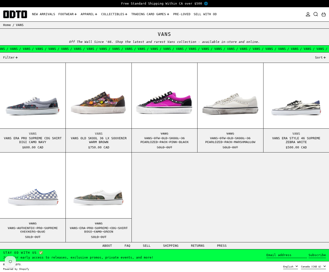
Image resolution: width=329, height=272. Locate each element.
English (289, 266)
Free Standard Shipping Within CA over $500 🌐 (164, 3)
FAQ (127, 245)
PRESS (222, 245)
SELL (147, 245)
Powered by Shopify (16, 268)
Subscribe (317, 255)
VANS (20, 25)
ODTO (17, 264)
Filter (9, 57)
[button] (315, 14)
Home (7, 25)
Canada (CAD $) (312, 266)
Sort (319, 57)
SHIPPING (170, 245)
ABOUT (107, 245)
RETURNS (197, 245)
